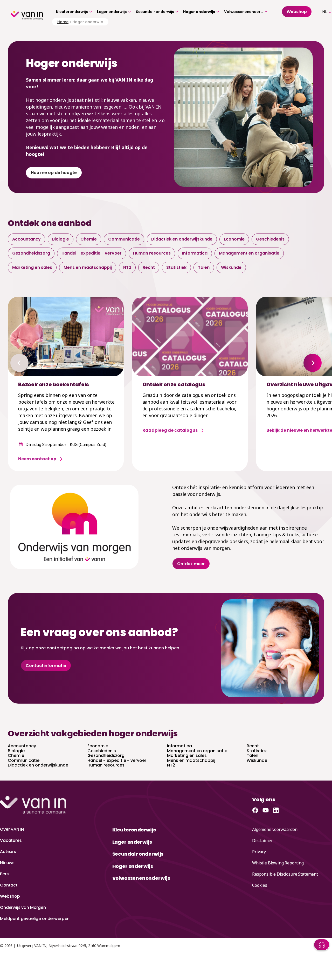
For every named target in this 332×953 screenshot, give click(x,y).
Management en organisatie (249, 253)
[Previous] (19, 363)
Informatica (195, 253)
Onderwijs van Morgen (23, 907)
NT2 (127, 267)
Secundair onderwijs (155, 11)
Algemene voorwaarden (275, 829)
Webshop (10, 896)
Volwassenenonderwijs (243, 11)
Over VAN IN (12, 829)
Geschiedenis (270, 239)
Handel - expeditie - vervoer (91, 253)
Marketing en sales (32, 267)
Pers (4, 874)
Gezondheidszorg (31, 253)
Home (62, 21)
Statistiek (176, 267)
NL (324, 11)
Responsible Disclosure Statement (285, 874)
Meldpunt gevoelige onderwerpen (35, 919)
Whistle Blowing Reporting (278, 863)
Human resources (152, 253)
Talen (204, 267)
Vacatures (11, 840)
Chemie (88, 239)
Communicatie (124, 239)
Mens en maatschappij (88, 267)
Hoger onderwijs (199, 11)
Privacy (259, 852)
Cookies (259, 885)
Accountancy (26, 239)
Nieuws (7, 863)
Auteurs (8, 852)
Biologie (60, 239)
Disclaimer (262, 840)
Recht (149, 267)
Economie (234, 239)
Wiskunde (231, 267)
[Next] (312, 363)
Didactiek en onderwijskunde (181, 239)
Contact (9, 885)
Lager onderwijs (112, 11)
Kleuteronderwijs (72, 11)
